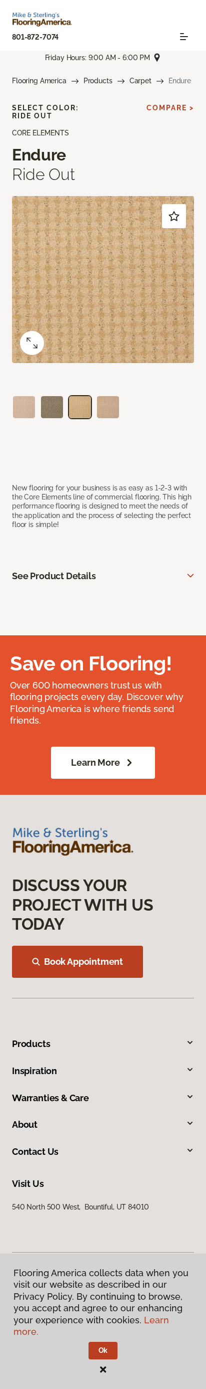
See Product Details (54, 576)
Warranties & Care (50, 1098)
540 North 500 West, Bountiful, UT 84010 (80, 1207)
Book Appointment (83, 961)
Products (98, 81)
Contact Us (35, 1151)
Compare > (170, 108)
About (25, 1124)
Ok (103, 1350)
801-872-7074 (35, 37)
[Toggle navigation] (184, 37)
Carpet (141, 81)
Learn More (95, 762)
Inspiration (34, 1071)
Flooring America (39, 81)
